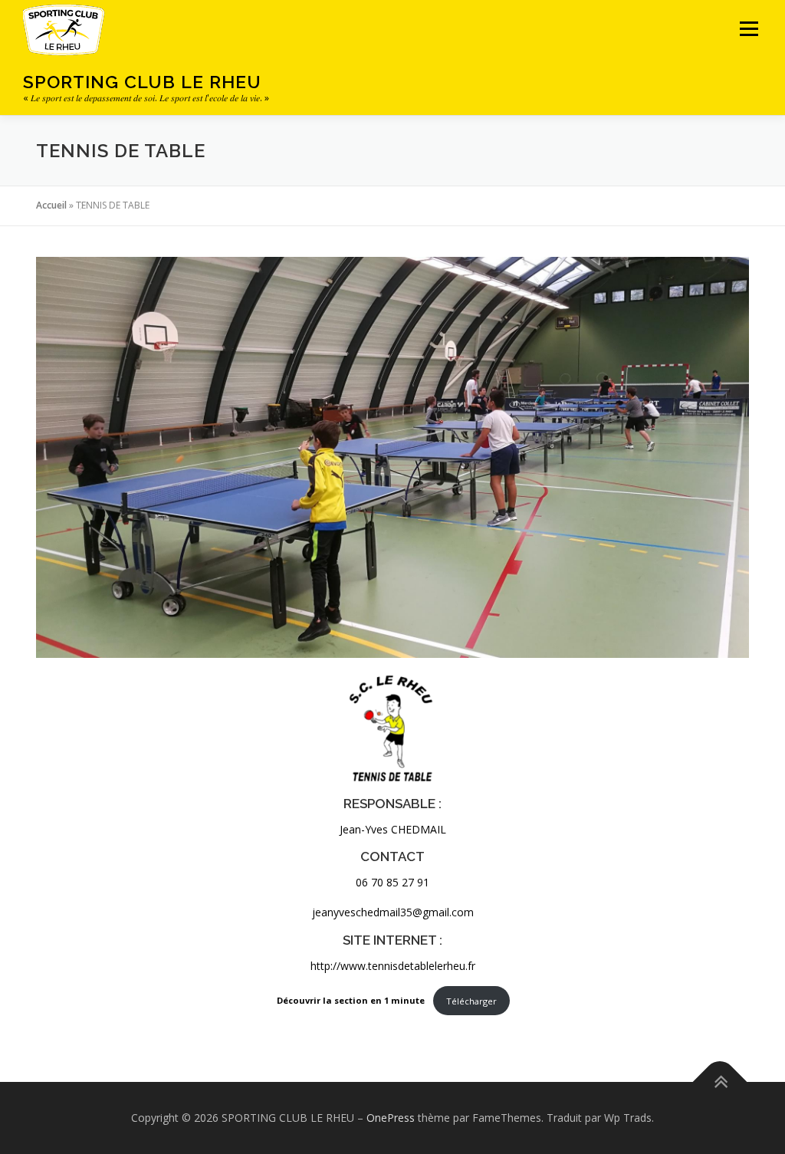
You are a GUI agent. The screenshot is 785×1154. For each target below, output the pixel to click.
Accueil (51, 205)
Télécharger (471, 1001)
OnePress (390, 1117)
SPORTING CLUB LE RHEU (142, 81)
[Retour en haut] (720, 1082)
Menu (748, 28)
